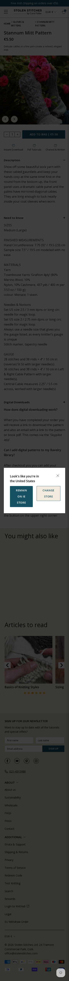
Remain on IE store (21, 496)
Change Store (48, 493)
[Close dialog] (57, 475)
